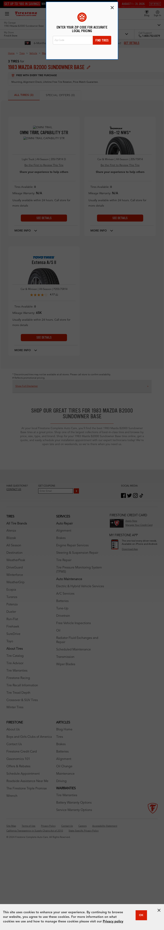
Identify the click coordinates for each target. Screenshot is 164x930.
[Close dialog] (112, 7)
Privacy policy (113, 921)
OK (141, 915)
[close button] (159, 910)
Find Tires (102, 40)
